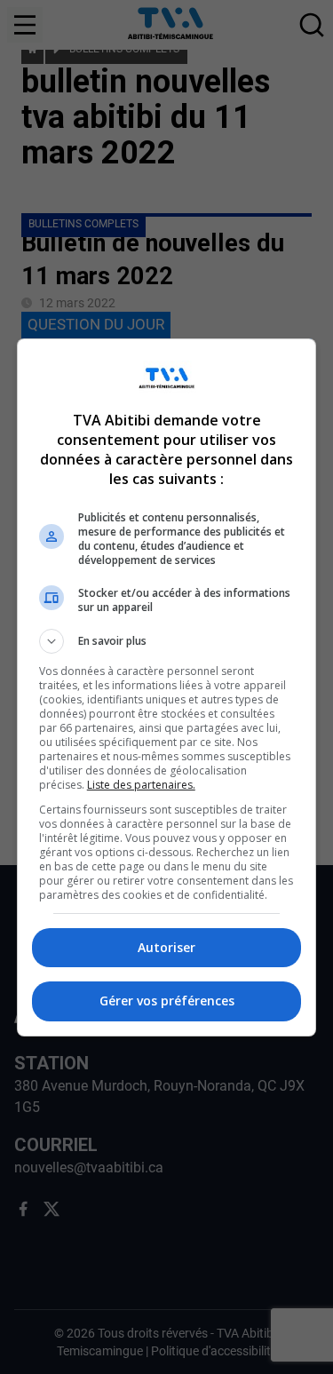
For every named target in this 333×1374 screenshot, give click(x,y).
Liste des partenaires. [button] (141, 784)
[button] (167, 641)
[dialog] (167, 687)
